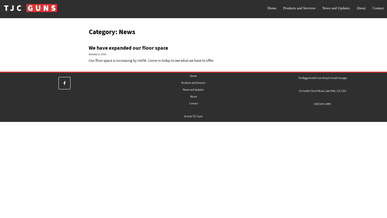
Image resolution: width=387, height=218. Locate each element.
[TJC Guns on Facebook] (64, 83)
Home (271, 8)
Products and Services (299, 8)
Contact (378, 8)
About (361, 8)
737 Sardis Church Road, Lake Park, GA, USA (322, 91)
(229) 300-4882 (322, 104)
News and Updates (336, 8)
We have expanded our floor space (128, 47)
